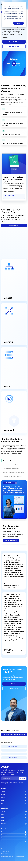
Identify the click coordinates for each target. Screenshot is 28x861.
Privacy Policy (7, 19)
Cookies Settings (5, 853)
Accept (18, 23)
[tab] (14, 461)
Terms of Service (5, 851)
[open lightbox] (14, 63)
